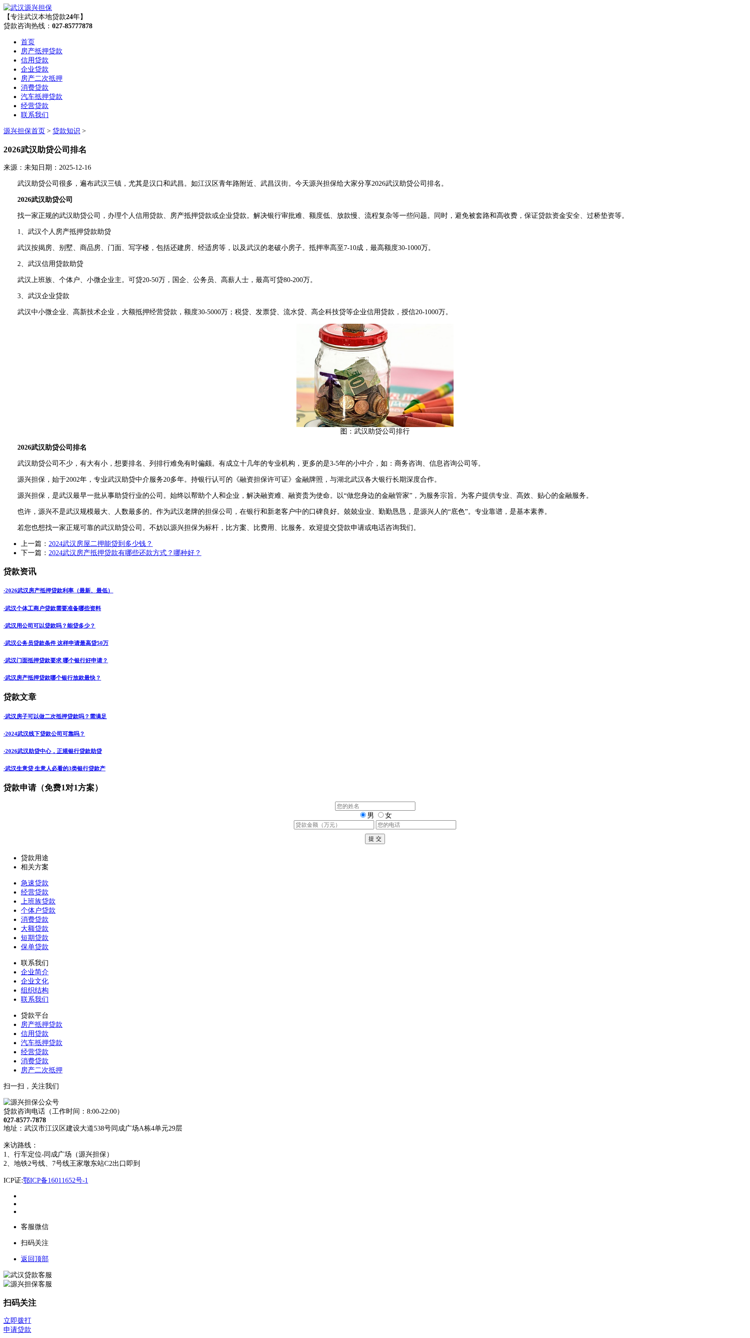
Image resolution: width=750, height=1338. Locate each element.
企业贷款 (35, 69)
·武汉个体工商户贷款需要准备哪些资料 (52, 608)
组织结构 (35, 990)
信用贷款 (35, 60)
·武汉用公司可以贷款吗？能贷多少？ (49, 625)
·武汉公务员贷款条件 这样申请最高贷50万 (56, 643)
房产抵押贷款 (41, 51)
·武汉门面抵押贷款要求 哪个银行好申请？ (55, 660)
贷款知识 (66, 131)
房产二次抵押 (41, 78)
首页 (28, 42)
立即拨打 (17, 1320)
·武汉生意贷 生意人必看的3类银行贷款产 (54, 768)
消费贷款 (35, 87)
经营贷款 (35, 105)
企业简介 (35, 972)
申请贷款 (17, 1329)
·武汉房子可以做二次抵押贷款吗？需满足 (55, 716)
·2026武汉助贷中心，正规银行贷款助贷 (52, 751)
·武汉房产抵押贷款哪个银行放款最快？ (52, 677)
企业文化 (35, 981)
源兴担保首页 (24, 131)
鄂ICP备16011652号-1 (55, 1180)
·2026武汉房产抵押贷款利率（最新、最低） (58, 590)
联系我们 (35, 114)
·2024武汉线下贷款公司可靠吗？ (44, 733)
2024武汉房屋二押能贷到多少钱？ (101, 543)
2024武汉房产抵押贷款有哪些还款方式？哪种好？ (125, 552)
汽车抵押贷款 (41, 96)
